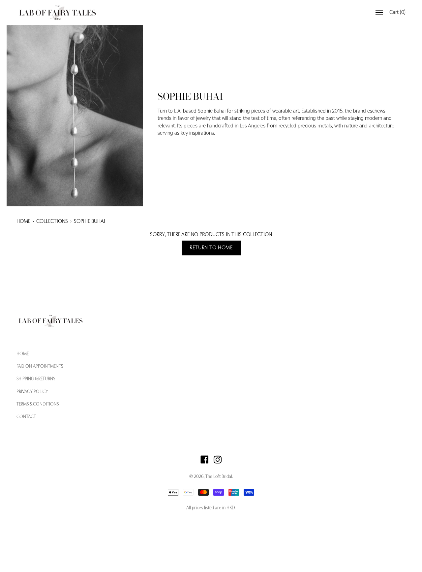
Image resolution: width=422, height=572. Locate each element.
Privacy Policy (32, 392)
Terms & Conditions (37, 404)
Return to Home (211, 248)
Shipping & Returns (35, 379)
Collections (52, 221)
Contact (26, 417)
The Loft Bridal (218, 477)
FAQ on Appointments (39, 367)
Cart (397, 12)
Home (23, 221)
